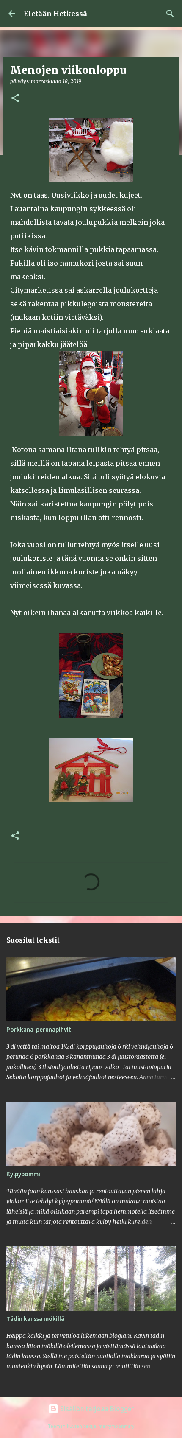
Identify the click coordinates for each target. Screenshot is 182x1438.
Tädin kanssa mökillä (35, 1318)
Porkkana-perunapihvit (38, 1029)
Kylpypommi (23, 1174)
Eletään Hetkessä (55, 13)
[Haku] (170, 13)
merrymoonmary (117, 1426)
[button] (15, 98)
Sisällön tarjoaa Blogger (96, 1409)
